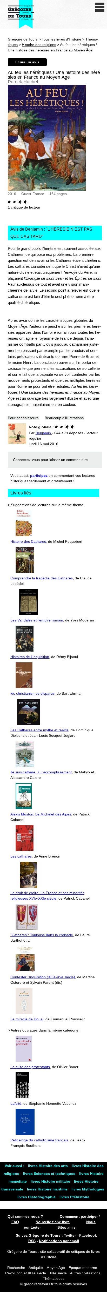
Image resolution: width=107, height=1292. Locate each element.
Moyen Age (55, 1268)
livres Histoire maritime (48, 1189)
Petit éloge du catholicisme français (39, 1140)
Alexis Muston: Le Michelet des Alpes (40, 814)
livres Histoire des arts (48, 1166)
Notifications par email (59, 1241)
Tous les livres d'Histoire (61, 39)
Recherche (16, 1268)
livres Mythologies (87, 1189)
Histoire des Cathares (28, 541)
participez (39, 475)
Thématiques (53, 1278)
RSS (32, 1241)
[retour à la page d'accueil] (21, 14)
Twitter (70, 1235)
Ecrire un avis (27, 62)
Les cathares (21, 856)
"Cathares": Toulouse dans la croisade (41, 935)
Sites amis (66, 1227)
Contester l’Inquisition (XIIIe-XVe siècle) (42, 977)
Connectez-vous (26, 460)
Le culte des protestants (30, 1067)
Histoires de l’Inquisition (29, 657)
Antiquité (36, 1268)
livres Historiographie (37, 1197)
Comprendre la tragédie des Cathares (41, 578)
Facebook (88, 1235)
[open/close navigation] (99, 7)
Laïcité (15, 1103)
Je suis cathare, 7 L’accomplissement (41, 772)
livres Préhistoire (74, 1197)
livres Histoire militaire (51, 1181)
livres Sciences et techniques (49, 1173)
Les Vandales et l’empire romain (36, 620)
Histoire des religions (39, 45)
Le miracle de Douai (26, 1019)
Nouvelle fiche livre (53, 1222)
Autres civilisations (85, 1273)
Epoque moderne (83, 1268)
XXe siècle (58, 1273)
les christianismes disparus (32, 693)
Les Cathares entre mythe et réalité (39, 730)
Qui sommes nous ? (25, 1216)
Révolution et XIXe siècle (25, 1273)
